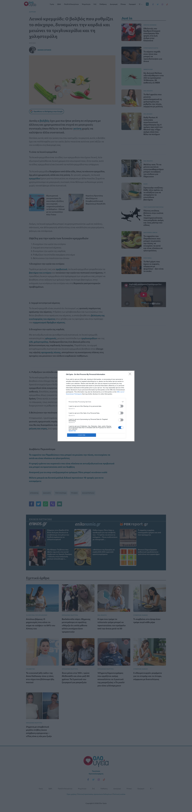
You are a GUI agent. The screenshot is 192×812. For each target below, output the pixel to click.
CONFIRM (81, 435)
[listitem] (96, 402)
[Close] (130, 374)
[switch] (120, 406)
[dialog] (96, 406)
